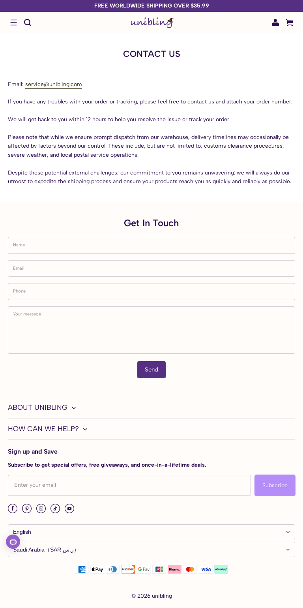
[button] (13, 22)
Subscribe (275, 485)
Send (151, 369)
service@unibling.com (53, 84)
